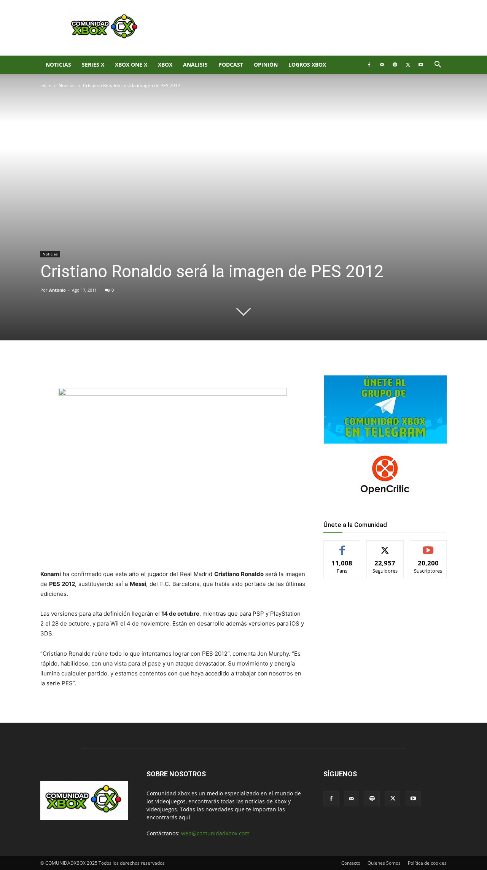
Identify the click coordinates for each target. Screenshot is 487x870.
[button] (437, 65)
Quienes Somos (384, 863)
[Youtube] (421, 65)
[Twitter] (408, 65)
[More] (165, 366)
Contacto (350, 863)
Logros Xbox (307, 64)
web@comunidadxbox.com (215, 833)
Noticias (58, 64)
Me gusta (342, 546)
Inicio (45, 85)
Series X (93, 64)
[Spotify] (395, 65)
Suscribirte (428, 546)
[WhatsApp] (129, 366)
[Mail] (382, 65)
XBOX (165, 64)
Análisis (195, 64)
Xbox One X (131, 64)
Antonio (57, 290)
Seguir (385, 546)
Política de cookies (427, 863)
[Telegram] (146, 366)
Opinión (266, 64)
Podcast (230, 64)
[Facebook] (369, 65)
